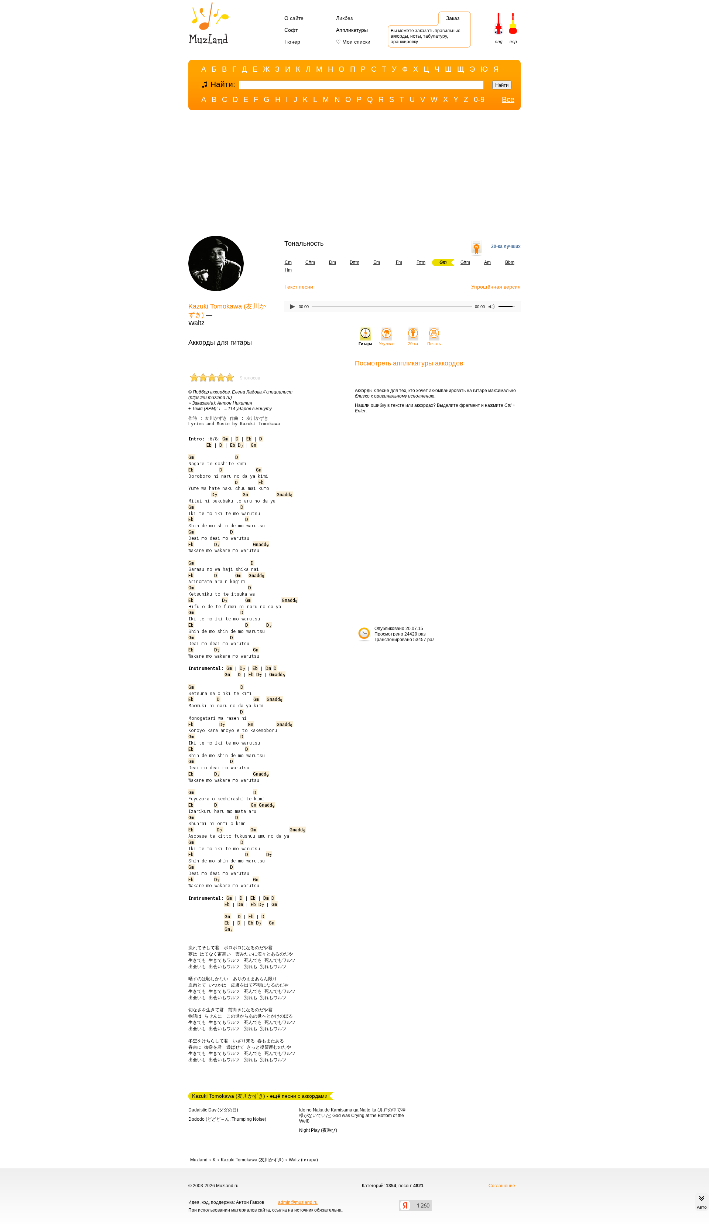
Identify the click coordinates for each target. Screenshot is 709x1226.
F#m (421, 262)
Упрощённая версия (496, 287)
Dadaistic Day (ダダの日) (213, 1110)
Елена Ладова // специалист (262, 392)
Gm (225, 439)
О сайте (294, 18)
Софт (291, 30)
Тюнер (292, 42)
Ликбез (344, 18)
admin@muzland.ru (298, 1202)
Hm (288, 270)
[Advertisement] (354, 175)
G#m (465, 262)
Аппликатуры (352, 30)
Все (508, 99)
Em (376, 262)
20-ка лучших (506, 246)
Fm (399, 262)
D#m (354, 262)
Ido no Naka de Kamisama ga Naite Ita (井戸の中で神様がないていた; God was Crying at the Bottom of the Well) (352, 1115)
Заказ (452, 18)
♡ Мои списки (353, 42)
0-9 (479, 99)
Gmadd (284, 494)
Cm (288, 262)
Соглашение (502, 1185)
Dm (332, 262)
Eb (248, 439)
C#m (310, 262)
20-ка (413, 343)
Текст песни (298, 287)
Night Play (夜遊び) (318, 1130)
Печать (434, 343)
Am (487, 262)
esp (513, 41)
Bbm (509, 262)
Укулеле (386, 343)
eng (499, 41)
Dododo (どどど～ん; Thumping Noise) (227, 1119)
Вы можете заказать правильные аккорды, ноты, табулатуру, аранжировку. (425, 36)
